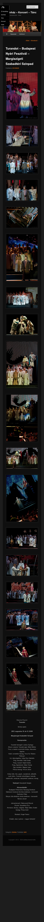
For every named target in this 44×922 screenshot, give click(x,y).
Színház (14, 832)
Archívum (22, 34)
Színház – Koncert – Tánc (21, 12)
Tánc (2, 18)
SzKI (25, 832)
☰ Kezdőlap (4, 11)
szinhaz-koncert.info (29, 840)
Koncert (3, 21)
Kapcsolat (13, 34)
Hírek (2, 24)
